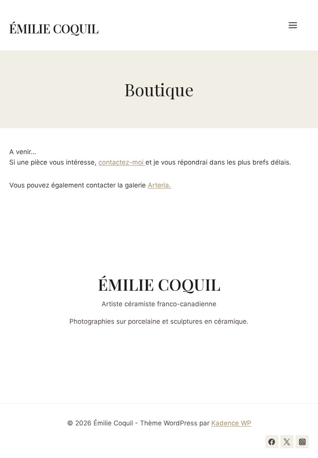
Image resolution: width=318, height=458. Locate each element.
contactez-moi (122, 162)
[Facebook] (271, 441)
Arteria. (159, 185)
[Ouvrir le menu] (297, 25)
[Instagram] (302, 441)
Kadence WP (231, 423)
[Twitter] (287, 441)
